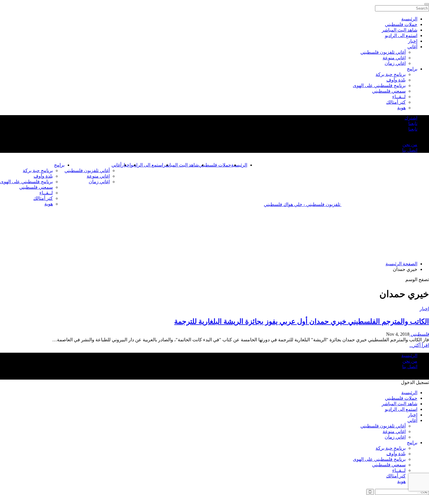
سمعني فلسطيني (36, 187)
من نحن (409, 144)
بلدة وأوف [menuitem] (396, 79)
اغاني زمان (99, 181)
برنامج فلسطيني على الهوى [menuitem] (379, 85)
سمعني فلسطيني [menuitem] (389, 91)
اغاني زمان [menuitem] (395, 63)
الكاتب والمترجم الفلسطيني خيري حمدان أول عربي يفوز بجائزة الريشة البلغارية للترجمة (301, 321)
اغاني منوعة (98, 176)
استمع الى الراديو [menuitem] (401, 35)
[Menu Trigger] (426, 4)
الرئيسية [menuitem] (409, 18)
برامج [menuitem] (412, 68)
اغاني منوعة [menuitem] (394, 57)
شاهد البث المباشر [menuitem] (399, 29)
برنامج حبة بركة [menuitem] (391, 74)
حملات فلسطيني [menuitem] (401, 24)
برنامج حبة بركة (38, 170)
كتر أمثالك (43, 198)
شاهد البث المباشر (181, 164)
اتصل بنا (409, 150)
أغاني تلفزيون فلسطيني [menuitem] (383, 52)
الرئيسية (239, 164)
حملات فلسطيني (215, 164)
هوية (48, 203)
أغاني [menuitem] (412, 46)
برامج (59, 164)
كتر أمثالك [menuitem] (396, 102)
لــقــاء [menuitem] (399, 96)
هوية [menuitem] (401, 107)
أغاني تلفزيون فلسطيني (87, 170)
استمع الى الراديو (147, 164)
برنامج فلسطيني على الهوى (26, 181)
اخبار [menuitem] (412, 41)
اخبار (424, 308)
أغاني (116, 164)
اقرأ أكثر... (419, 345)
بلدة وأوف (43, 176)
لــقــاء (46, 192)
